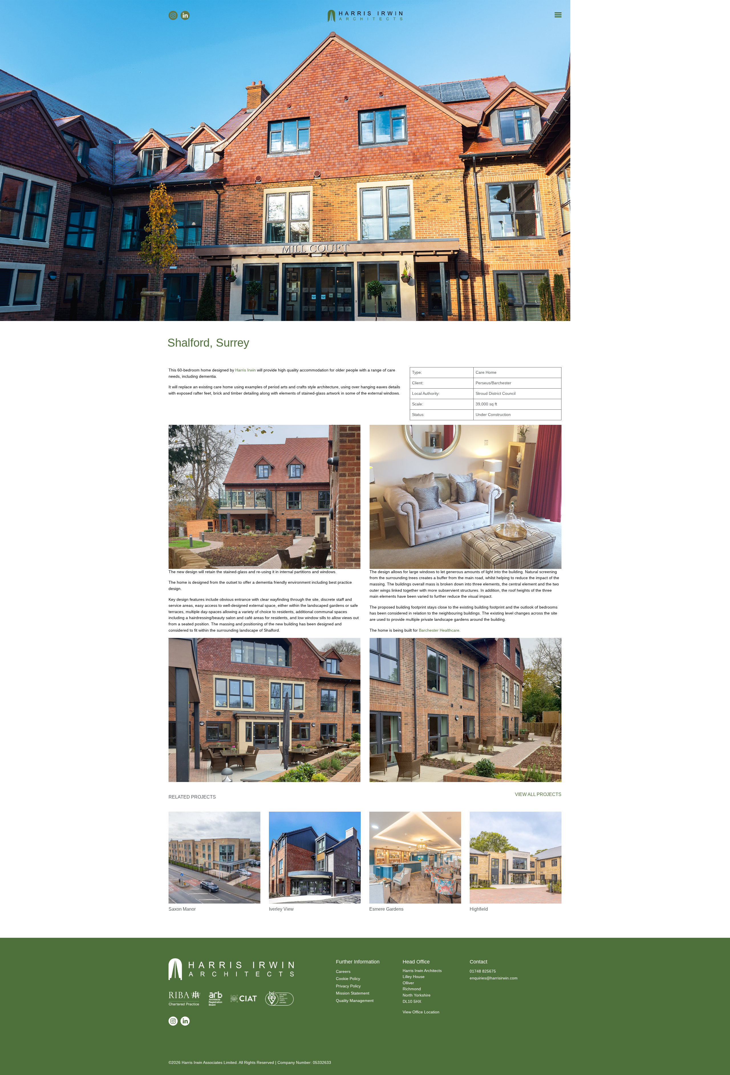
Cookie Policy (348, 978)
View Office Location (421, 1012)
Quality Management (355, 1000)
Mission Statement (352, 993)
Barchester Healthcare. (440, 630)
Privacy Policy (348, 986)
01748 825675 (483, 971)
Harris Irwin (245, 370)
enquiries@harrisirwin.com (494, 978)
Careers (343, 971)
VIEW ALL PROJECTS (538, 794)
